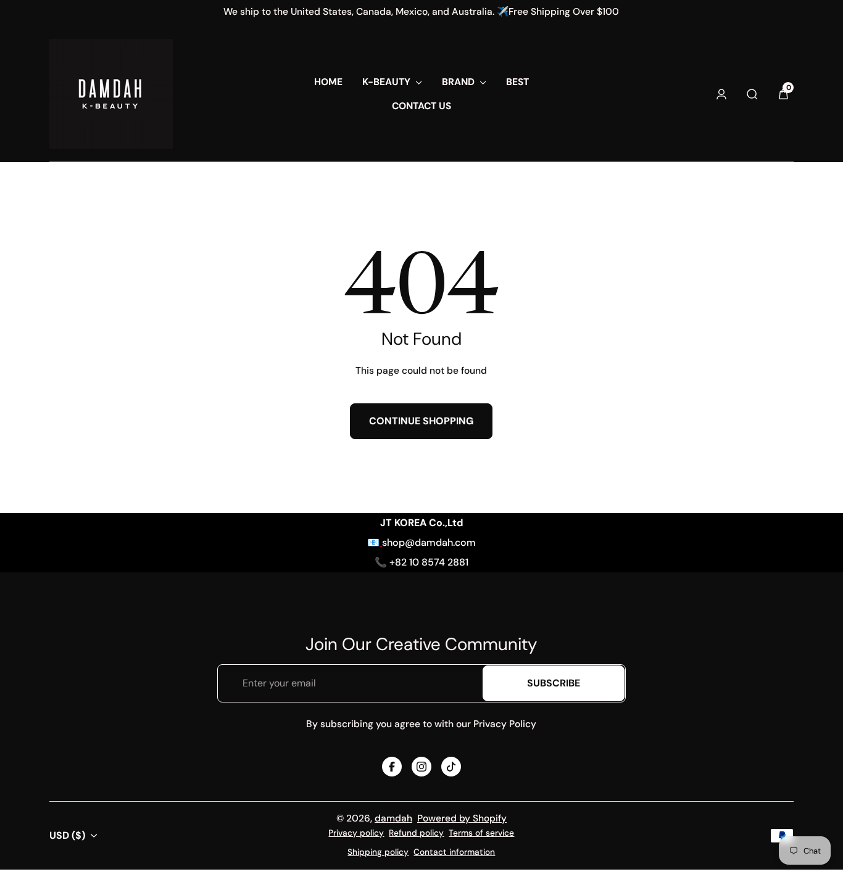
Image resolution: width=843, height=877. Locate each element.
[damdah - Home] (111, 94)
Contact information (454, 851)
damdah (393, 818)
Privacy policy (356, 832)
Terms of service (481, 832)
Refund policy (416, 832)
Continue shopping (421, 420)
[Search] (752, 94)
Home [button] (328, 82)
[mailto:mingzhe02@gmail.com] (381, 542)
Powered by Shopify (462, 818)
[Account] (721, 94)
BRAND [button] (458, 82)
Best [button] (517, 82)
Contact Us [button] (421, 106)
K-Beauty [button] (386, 82)
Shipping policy (378, 851)
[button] (783, 94)
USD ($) (67, 835)
